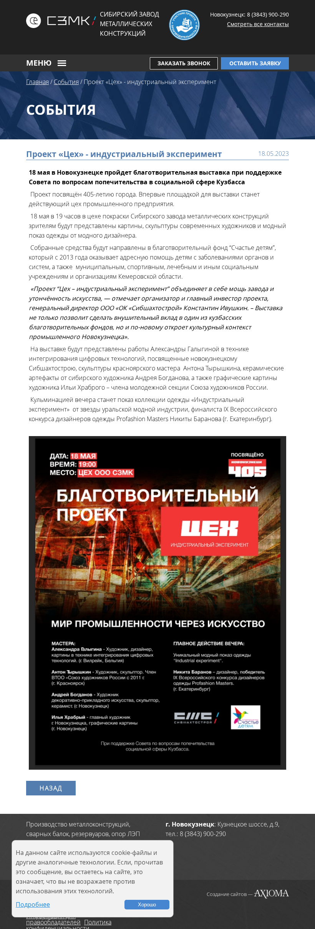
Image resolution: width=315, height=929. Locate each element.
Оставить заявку (255, 63)
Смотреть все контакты (258, 24)
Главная (37, 82)
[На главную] (61, 21)
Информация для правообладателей (53, 919)
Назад (51, 788)
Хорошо (147, 905)
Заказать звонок (184, 63)
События (66, 82)
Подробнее (33, 904)
